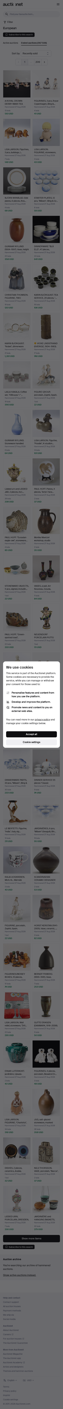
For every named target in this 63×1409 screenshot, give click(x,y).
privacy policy (42, 719)
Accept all (31, 734)
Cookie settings (31, 742)
